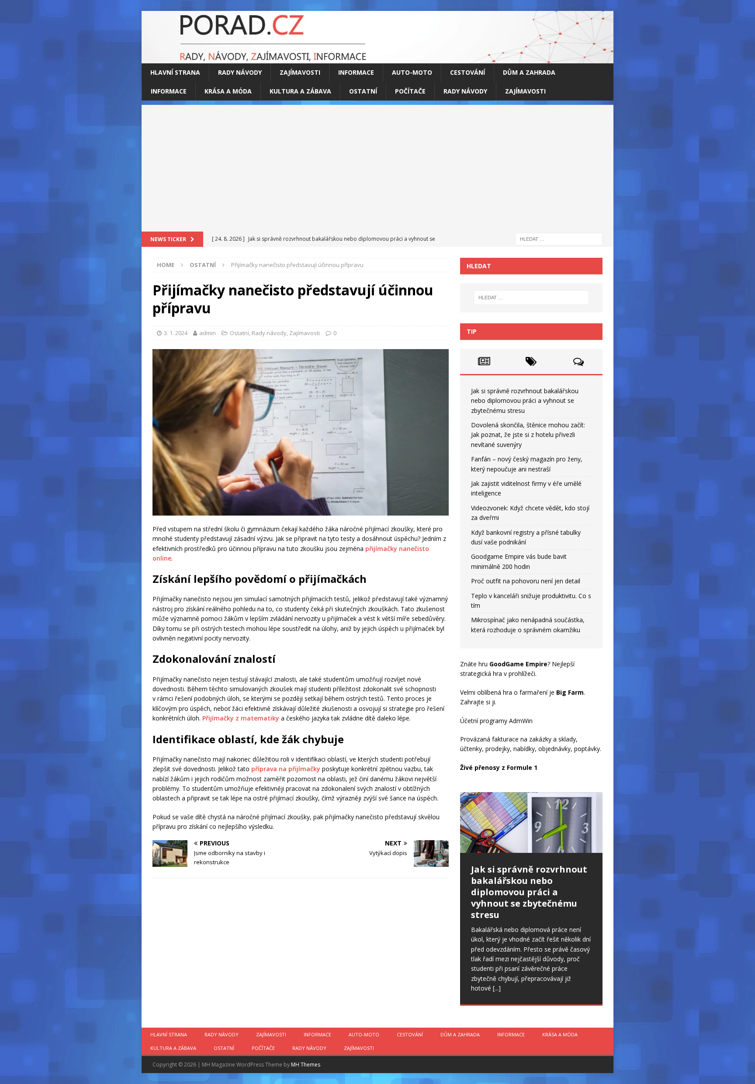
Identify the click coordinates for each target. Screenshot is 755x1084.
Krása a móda (228, 91)
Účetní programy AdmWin (496, 721)
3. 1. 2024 (175, 333)
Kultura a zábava (300, 91)
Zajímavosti (300, 72)
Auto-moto (412, 72)
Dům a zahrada (529, 72)
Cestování (467, 72)
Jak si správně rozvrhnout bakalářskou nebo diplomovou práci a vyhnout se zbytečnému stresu (524, 401)
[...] (497, 988)
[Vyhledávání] (559, 238)
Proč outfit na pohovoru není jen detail (525, 581)
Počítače (410, 91)
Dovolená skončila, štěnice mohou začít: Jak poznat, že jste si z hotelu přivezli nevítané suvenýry (528, 435)
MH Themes (305, 1064)
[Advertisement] (377, 166)
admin (207, 333)
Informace (356, 72)
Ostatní (363, 91)
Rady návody (240, 72)
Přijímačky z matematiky (240, 718)
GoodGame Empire (518, 664)
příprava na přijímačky (285, 769)
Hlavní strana (175, 72)
